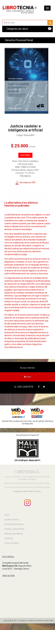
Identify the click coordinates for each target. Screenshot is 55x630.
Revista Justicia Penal (14, 529)
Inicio (6, 515)
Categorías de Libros (17, 28)
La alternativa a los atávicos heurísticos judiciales (21, 204)
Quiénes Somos (11, 519)
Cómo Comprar (11, 543)
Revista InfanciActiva (14, 524)
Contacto (8, 538)
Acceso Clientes (27, 368)
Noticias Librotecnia (13, 533)
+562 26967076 (24, 386)
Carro (28, 377)
